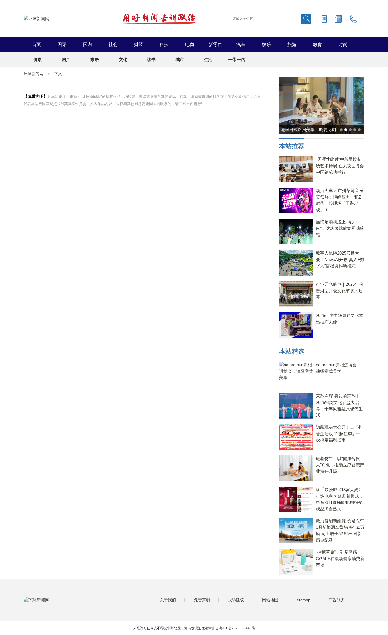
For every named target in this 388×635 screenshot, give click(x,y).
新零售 (215, 44)
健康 (38, 59)
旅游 (292, 44)
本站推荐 (291, 146)
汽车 (240, 44)
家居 (94, 59)
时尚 (343, 44)
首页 (36, 44)
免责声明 (202, 600)
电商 (189, 44)
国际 (61, 44)
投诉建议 (236, 600)
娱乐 (266, 44)
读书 (151, 59)
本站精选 (291, 351)
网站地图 (270, 600)
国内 (87, 44)
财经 (138, 44)
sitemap (303, 600)
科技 (164, 44)
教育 (317, 44)
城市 (180, 59)
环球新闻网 (33, 74)
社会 (113, 44)
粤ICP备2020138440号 (237, 628)
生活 (208, 59)
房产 (66, 59)
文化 (123, 59)
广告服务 (337, 600)
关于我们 (168, 600)
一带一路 (236, 59)
